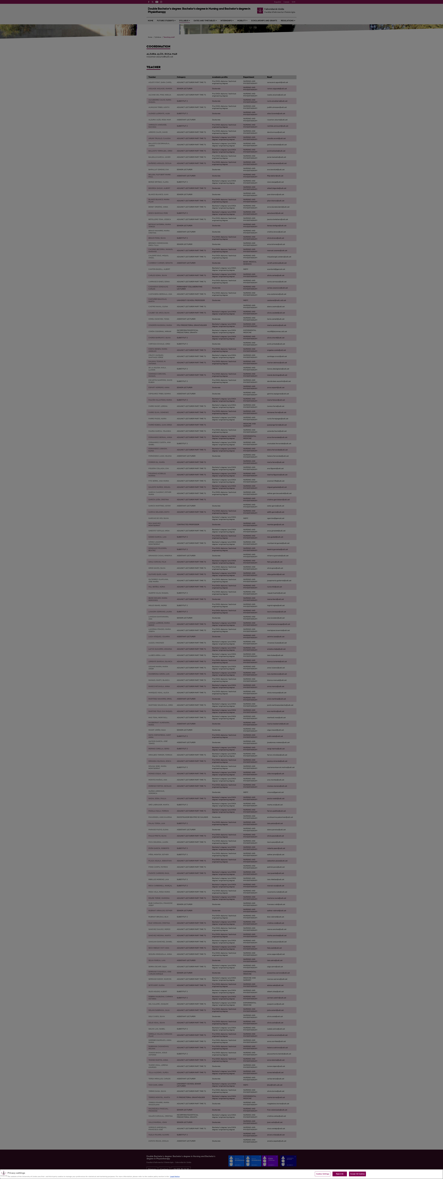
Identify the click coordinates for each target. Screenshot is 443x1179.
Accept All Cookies (357, 1174)
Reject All (339, 1174)
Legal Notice (175, 1177)
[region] (221, 1174)
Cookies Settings (322, 1174)
